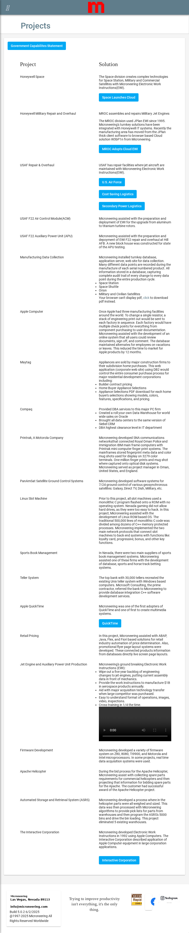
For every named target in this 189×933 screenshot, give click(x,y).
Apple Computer (31, 311)
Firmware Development (36, 750)
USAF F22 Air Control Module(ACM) (45, 218)
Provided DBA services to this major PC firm (134, 418)
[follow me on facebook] (154, 905)
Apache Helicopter (33, 771)
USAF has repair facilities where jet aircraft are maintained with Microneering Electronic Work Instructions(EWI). (131, 168)
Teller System (29, 578)
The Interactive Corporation (39, 832)
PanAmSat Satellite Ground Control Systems (51, 481)
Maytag (25, 362)
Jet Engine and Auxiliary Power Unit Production (53, 664)
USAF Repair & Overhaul (37, 165)
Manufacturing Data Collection (42, 257)
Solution (108, 64)
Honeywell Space (32, 77)
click (146, 298)
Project (28, 64)
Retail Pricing (29, 636)
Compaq (26, 409)
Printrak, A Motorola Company (41, 438)
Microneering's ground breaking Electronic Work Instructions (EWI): (134, 684)
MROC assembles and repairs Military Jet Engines (134, 113)
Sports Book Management (38, 553)
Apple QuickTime (32, 606)
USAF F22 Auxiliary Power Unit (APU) (46, 236)
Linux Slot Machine (33, 498)
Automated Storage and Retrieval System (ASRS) (55, 800)
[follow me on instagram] (169, 902)
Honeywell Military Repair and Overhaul (48, 113)
